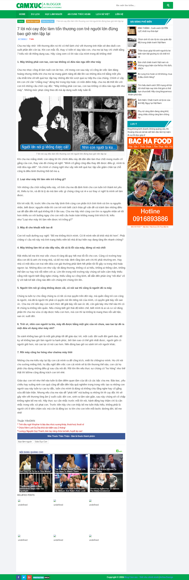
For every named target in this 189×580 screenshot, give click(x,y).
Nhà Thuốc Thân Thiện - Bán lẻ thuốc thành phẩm (71, 436)
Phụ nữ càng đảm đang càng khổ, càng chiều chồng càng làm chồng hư (153, 114)
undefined (22, 504)
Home (20, 21)
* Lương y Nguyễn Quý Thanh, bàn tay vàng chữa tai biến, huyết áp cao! (49, 431)
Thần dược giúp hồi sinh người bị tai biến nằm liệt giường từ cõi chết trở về (154, 53)
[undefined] (35, 500)
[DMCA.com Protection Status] (41, 577)
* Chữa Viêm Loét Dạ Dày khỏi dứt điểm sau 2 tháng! (41, 428)
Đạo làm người (33, 21)
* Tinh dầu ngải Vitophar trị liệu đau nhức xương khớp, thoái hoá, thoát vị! (50, 424)
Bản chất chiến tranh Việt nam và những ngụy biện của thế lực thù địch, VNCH (155, 65)
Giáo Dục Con (47, 21)
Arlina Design (166, 577)
